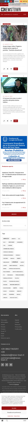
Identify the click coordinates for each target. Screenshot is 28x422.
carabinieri (19, 242)
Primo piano (4, 320)
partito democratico (18, 271)
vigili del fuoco (13, 297)
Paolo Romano (6, 271)
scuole (5, 291)
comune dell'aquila (8, 248)
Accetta (14, 408)
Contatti (17, 322)
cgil (4, 245)
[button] (23, 24)
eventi (18, 258)
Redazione (17, 324)
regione (5, 284)
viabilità (5, 297)
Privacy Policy (17, 415)
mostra (21, 265)
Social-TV (3, 331)
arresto (14, 238)
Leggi (15, 68)
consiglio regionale (8, 255)
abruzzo (6, 238)
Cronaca (3, 329)
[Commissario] (14, 149)
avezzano (11, 242)
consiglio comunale (8, 252)
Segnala (17, 320)
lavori (22, 262)
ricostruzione (6, 288)
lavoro (5, 265)
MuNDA (4, 268)
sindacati (19, 291)
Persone (3, 327)
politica (17, 278)
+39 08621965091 (10, 349)
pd (4, 275)
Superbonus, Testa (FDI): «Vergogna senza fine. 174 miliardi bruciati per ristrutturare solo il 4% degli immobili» (14, 174)
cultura (5, 258)
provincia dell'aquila (14, 281)
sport (4, 294)
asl (19, 238)
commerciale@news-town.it (11, 359)
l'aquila (15, 262)
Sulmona (11, 294)
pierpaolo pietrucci (7, 278)
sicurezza (11, 291)
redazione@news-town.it (12, 355)
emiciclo (12, 258)
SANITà (15, 288)
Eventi (2, 336)
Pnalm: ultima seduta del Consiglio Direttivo (13, 195)
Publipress (16, 384)
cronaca (18, 255)
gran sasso (6, 262)
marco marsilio (13, 265)
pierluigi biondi (20, 275)
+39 (3, 352)
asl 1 (4, 242)
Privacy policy (18, 327)
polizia (5, 281)
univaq (18, 294)
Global (2, 333)
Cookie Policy (10, 415)
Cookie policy (18, 329)
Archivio (14, 214)
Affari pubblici (4, 322)
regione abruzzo (14, 284)
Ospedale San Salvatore (14, 268)
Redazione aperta (5, 338)
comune (10, 245)
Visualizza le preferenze (14, 412)
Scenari (3, 324)
